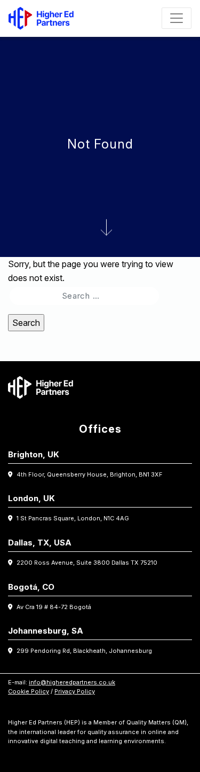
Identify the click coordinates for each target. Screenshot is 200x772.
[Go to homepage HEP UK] (44, 18)
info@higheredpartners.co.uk (72, 682)
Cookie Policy (28, 691)
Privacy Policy (74, 691)
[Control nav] (176, 18)
